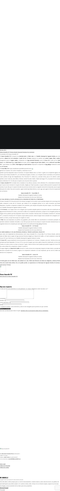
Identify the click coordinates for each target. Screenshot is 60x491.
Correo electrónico (5, 302)
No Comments (30, 152)
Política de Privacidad (5, 465)
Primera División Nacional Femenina (18, 152)
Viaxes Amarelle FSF (5, 152)
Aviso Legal (2, 464)
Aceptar (6, 488)
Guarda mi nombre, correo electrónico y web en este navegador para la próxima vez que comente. (24, 306)
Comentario (3, 298)
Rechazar (2, 488)
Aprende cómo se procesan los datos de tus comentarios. (34, 310)
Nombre (2, 300)
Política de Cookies (4, 467)
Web (1, 304)
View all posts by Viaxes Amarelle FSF (9, 276)
